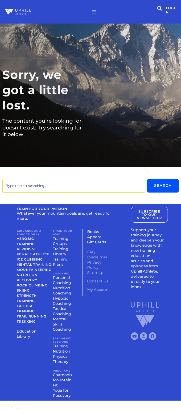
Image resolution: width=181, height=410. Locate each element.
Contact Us (97, 281)
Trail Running (31, 316)
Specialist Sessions (62, 340)
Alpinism (26, 249)
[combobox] (73, 186)
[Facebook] (152, 336)
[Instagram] (143, 336)
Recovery (27, 280)
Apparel (95, 237)
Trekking (26, 321)
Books (93, 231)
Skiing (23, 290)
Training (60, 346)
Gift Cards (96, 242)
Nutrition (27, 275)
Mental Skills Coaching (62, 324)
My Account (98, 289)
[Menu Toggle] (94, 11)
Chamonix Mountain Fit (62, 380)
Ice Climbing (30, 259)
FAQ (91, 252)
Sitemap (95, 272)
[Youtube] (134, 336)
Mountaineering (34, 270)
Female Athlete (33, 254)
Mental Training (34, 264)
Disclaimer (97, 257)
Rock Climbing (32, 285)
